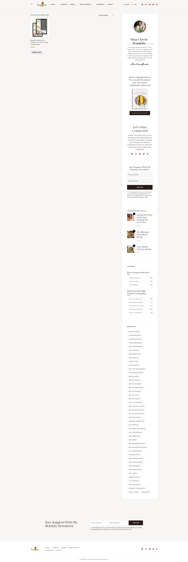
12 (139, 253)
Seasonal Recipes (135, 470)
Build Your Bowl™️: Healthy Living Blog (136, 292)
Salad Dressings (134, 281)
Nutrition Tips (134, 455)
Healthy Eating (135, 391)
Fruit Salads (134, 365)
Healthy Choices (135, 384)
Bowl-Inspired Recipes (138, 272)
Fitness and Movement (135, 299)
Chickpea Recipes (135, 339)
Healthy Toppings (135, 402)
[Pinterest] (156, 4)
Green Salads (134, 376)
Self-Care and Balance (135, 312)
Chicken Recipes (135, 335)
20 (139, 240)
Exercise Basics (135, 354)
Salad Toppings (133, 284)
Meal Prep (133, 440)
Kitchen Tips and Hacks (136, 302)
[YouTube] (149, 4)
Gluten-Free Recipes (136, 373)
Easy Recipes (134, 350)
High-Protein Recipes (136, 414)
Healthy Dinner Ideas (136, 387)
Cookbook (55, 548)
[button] (32, 4)
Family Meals (134, 358)
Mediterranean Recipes (137, 443)
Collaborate (49, 550)
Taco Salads (134, 481)
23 (139, 226)
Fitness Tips (133, 361)
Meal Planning (134, 436)
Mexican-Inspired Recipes (138, 447)
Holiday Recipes (135, 417)
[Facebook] (142, 4)
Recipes (63, 548)
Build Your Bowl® (74, 548)
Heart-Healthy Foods (137, 406)
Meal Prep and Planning (136, 305)
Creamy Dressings (135, 343)
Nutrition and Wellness (136, 309)
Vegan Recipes (134, 484)
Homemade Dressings (137, 421)
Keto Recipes (134, 425)
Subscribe (140, 187)
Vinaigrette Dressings (137, 488)
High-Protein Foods (136, 410)
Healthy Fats (134, 395)
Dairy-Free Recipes (135, 346)
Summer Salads (134, 477)
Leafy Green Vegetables (137, 428)
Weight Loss (134, 492)
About (47, 548)
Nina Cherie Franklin (139, 41)
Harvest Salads (135, 380)
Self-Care (133, 473)
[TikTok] (153, 4)
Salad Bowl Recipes (134, 277)
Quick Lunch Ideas (135, 462)
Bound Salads (134, 331)
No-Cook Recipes (135, 451)
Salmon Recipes (134, 466)
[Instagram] (146, 4)
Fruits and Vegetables (137, 369)
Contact (58, 550)
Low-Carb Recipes (135, 432)
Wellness (146, 492)
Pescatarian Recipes (136, 458)
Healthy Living (134, 399)
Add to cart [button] (36, 52)
